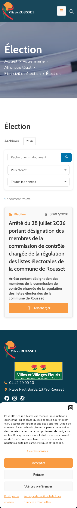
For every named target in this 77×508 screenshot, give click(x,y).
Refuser (38, 475)
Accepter (38, 463)
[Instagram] (14, 398)
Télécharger (42, 308)
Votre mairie (34, 61)
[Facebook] (6, 398)
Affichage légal (17, 67)
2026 (29, 141)
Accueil (10, 61)
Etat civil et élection (22, 73)
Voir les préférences (38, 486)
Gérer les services (37, 451)
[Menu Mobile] (61, 11)
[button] (70, 408)
